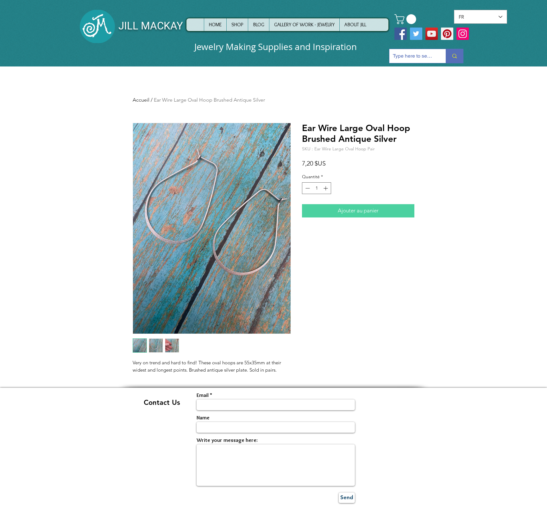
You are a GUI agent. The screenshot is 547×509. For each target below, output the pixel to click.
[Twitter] (416, 34)
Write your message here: (227, 440)
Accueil (141, 100)
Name (203, 417)
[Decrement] (307, 188)
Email (203, 395)
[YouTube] (431, 34)
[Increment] (326, 188)
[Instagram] (462, 34)
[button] (406, 19)
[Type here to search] (454, 56)
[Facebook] (400, 34)
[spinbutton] (316, 188)
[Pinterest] (447, 34)
